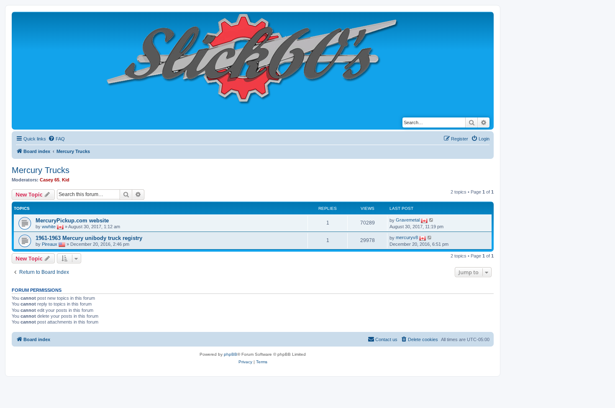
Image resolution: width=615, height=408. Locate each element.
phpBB (230, 354)
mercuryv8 (407, 237)
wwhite (49, 226)
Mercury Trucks (40, 170)
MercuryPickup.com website (72, 220)
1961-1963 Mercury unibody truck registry (89, 238)
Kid (65, 179)
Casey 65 (49, 179)
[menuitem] (56, 139)
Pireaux (49, 243)
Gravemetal (408, 219)
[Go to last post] (431, 219)
